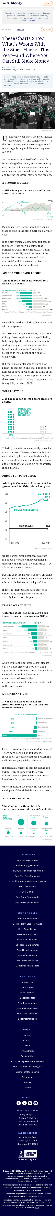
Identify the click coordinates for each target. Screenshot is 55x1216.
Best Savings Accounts (27, 897)
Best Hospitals (27, 998)
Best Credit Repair (27, 929)
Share (48, 30)
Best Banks (27, 892)
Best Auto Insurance (27, 940)
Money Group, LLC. (26, 1171)
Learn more (31, 21)
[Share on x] (24, 1103)
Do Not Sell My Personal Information (27, 1061)
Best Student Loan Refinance (27, 924)
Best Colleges (27, 993)
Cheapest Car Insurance (27, 945)
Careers (27, 1088)
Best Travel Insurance (27, 1014)
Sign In (47, 3)
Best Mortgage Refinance (27, 876)
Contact (27, 1040)
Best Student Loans (28, 919)
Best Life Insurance (27, 955)
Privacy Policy (27, 1051)
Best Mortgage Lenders (27, 866)
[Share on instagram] (30, 1103)
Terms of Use (27, 1056)
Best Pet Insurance (27, 1019)
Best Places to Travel (27, 1008)
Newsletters (28, 982)
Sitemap (27, 1082)
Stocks (20, 30)
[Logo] (16, 3)
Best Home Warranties (27, 961)
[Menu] (4, 3)
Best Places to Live (27, 1003)
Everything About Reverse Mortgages (27, 881)
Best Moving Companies (27, 902)
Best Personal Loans (27, 934)
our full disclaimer (37, 1196)
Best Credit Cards (27, 887)
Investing (6, 30)
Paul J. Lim (10, 67)
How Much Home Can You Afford (27, 871)
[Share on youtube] (35, 1103)
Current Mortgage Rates (27, 860)
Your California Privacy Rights (27, 1067)
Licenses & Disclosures (27, 1072)
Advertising (27, 1077)
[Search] (8, 3)
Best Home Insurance (27, 950)
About (27, 1035)
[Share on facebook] (18, 1103)
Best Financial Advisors (27, 966)
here (37, 1208)
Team (27, 1046)
